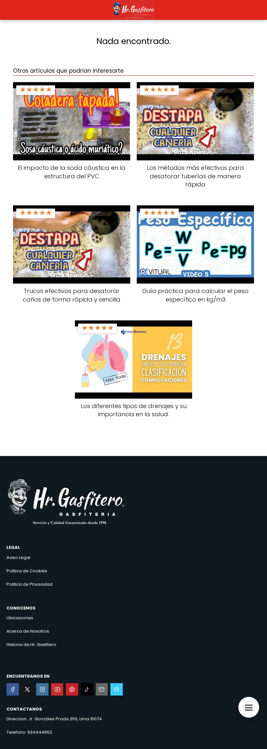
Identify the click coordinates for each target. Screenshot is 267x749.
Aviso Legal (18, 557)
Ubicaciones (20, 618)
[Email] (102, 689)
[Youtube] (57, 689)
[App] (116, 689)
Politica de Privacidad (29, 584)
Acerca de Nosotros (28, 631)
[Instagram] (42, 689)
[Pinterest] (72, 689)
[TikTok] (87, 689)
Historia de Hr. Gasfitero (31, 644)
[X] (27, 689)
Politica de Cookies (27, 571)
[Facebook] (13, 689)
